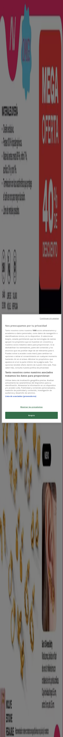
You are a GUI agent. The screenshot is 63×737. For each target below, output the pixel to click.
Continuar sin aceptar (49, 318)
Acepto (31, 415)
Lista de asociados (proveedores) (20, 396)
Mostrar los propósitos (31, 407)
